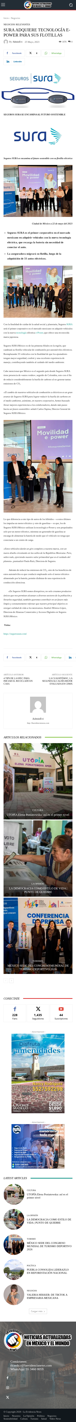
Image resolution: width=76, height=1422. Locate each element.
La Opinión (37, 884)
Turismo (38, 961)
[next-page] (11, 980)
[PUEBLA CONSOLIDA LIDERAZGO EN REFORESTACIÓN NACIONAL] (14, 1269)
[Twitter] (7, 1398)
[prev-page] (6, 980)
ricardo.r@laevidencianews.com (31, 1365)
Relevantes (23, 24)
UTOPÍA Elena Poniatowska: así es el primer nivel (38, 814)
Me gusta (15, 1007)
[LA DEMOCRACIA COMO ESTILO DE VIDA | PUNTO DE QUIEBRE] (38, 858)
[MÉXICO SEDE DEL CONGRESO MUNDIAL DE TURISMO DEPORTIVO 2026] (38, 936)
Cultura (37, 810)
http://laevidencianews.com (38, 723)
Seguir (38, 1007)
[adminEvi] (6, 42)
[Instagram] (7, 1388)
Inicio (6, 18)
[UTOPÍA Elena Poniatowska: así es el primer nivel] (38, 781)
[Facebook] (7, 1378)
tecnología (21, 332)
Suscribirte (61, 1007)
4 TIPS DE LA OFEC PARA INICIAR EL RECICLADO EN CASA (18, 681)
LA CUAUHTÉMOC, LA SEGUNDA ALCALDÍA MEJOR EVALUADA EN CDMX (57, 681)
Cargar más (37, 1311)
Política (31, 1266)
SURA (69, 324)
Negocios (15, 18)
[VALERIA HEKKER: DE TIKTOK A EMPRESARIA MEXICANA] (14, 1294)
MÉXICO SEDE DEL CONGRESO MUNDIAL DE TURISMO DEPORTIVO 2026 (49, 1246)
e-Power (39, 332)
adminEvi (17, 42)
